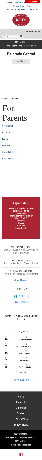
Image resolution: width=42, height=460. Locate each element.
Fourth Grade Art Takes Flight (21, 263)
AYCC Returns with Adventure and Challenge (21, 251)
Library (5, 139)
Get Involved (7, 126)
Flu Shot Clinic (25, 367)
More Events (20, 379)
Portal (29, 6)
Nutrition (19, 2)
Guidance (6, 132)
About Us (21, 402)
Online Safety (8, 152)
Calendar (8, 2)
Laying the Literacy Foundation (21, 274)
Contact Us (33, 9)
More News (20, 280)
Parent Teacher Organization (21, 216)
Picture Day (24, 360)
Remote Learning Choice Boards (21, 208)
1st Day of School (25, 339)
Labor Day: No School (24, 346)
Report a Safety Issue (16, 9)
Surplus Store (18, 6)
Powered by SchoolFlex (21, 445)
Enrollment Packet (21, 211)
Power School (8, 158)
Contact (21, 413)
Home (4, 99)
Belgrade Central (21, 54)
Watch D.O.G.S (21, 218)
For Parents (21, 419)
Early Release (24, 353)
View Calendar (21, 372)
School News (21, 424)
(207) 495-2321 (21, 42)
